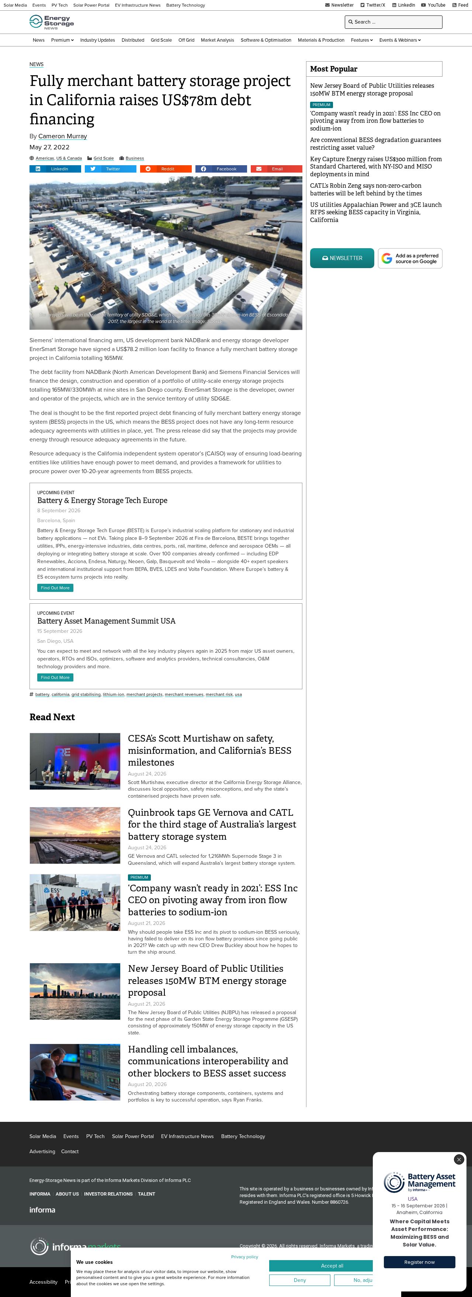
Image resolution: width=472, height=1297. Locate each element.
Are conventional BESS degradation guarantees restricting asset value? (375, 144)
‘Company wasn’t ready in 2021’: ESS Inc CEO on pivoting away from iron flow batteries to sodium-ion (213, 900)
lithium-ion (113, 694)
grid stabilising (86, 694)
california (60, 694)
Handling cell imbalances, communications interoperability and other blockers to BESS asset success (208, 1061)
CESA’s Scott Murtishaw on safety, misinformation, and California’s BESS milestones (210, 750)
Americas (45, 158)
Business (135, 158)
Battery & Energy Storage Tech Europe (102, 500)
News (37, 64)
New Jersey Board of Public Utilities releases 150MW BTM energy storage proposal (207, 980)
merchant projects (144, 694)
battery (42, 694)
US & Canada (69, 158)
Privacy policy (244, 1256)
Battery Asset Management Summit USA (106, 621)
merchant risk (219, 694)
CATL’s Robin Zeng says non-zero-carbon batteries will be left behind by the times (366, 189)
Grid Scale (104, 158)
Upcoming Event (55, 492)
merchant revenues (184, 694)
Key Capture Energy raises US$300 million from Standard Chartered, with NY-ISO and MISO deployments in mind (376, 166)
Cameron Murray (62, 136)
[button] (55, 169)
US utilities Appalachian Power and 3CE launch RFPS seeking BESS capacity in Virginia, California (376, 212)
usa (238, 694)
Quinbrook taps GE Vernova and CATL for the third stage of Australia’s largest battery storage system (212, 824)
